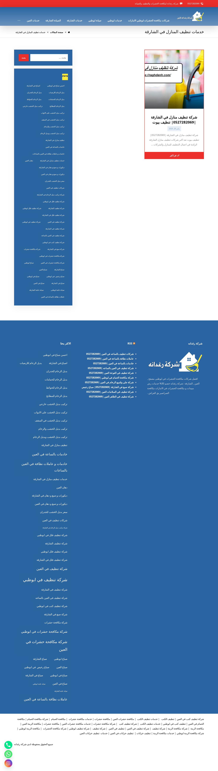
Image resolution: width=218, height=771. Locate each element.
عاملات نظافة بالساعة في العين (52, 297)
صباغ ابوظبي (29, 262)
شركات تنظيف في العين (55, 188)
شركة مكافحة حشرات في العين (52, 262)
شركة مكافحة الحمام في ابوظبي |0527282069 (110, 377)
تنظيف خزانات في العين (121, 733)
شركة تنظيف (158, 728)
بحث (24, 57)
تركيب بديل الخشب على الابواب (52, 113)
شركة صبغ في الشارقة (55, 249)
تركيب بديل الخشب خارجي (33, 106)
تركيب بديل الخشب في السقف (52, 119)
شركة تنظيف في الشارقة (55, 228)
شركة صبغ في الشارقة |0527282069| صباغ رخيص (108, 387)
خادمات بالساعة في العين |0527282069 (113, 363)
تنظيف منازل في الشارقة (55, 140)
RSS (130, 343)
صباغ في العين (39, 283)
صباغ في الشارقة (57, 283)
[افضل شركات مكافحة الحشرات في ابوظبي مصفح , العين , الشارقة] (190, 16)
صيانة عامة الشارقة (36, 290)
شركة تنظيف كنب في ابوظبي (53, 242)
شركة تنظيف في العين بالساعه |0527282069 (111, 368)
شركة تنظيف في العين (56, 222)
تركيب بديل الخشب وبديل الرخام (52, 133)
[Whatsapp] (8, 754)
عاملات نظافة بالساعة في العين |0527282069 (110, 358)
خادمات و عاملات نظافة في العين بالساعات (48, 154)
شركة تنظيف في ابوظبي (31, 222)
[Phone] (8, 745)
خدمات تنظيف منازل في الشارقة (52, 160)
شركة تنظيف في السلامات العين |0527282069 (110, 391)
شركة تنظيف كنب (127, 723)
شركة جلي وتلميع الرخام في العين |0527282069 (109, 382)
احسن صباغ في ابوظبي (55, 85)
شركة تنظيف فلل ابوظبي (32, 208)
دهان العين (29, 160)
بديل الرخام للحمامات (56, 99)
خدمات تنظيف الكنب (147, 719)
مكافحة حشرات (51, 723)
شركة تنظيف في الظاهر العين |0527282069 (111, 396)
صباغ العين (43, 269)
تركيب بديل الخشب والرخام (54, 126)
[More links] (19, 16)
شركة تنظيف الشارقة (56, 208)
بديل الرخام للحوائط (34, 99)
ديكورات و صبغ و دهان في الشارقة (51, 167)
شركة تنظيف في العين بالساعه (52, 235)
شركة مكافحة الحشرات (54, 728)
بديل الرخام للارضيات (56, 92)
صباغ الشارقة (59, 269)
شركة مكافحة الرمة (177, 728)
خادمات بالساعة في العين (55, 147)
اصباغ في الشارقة (33, 85)
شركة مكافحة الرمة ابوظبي (190, 733)
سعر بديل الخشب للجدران (54, 181)
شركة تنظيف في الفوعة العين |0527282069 (111, 372)
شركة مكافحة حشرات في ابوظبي (51, 256)
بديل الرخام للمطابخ (57, 106)
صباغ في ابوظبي (33, 276)
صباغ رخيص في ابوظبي (55, 276)
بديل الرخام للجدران (34, 92)
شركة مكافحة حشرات (32, 249)
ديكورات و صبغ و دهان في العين (52, 174)
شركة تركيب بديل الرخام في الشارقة (50, 194)
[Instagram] (8, 763)
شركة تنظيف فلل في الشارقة (53, 215)
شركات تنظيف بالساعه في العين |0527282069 (110, 354)
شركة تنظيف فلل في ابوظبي (53, 201)
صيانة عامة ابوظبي (57, 290)
